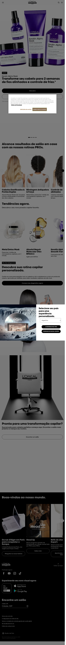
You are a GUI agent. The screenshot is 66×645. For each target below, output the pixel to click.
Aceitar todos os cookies (39, 109)
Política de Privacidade (16, 105)
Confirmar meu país (51, 326)
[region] (32, 104)
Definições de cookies (25, 109)
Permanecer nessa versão (51, 331)
